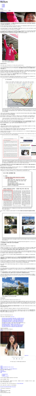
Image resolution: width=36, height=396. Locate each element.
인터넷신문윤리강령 (20, 383)
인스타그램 (5, 386)
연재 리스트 (2, 370)
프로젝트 (3, 5)
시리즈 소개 (12, 316)
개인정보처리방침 (5, 374)
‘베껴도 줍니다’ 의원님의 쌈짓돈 (5, 12)
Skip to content (2, 0)
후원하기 (1, 8)
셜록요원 (3, 4)
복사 (9, 392)
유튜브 (10, 386)
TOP (1, 389)
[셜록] (4, 2)
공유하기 (1, 371)
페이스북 (1, 386)
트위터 (8, 386)
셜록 (1, 372)
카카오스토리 (14, 386)
